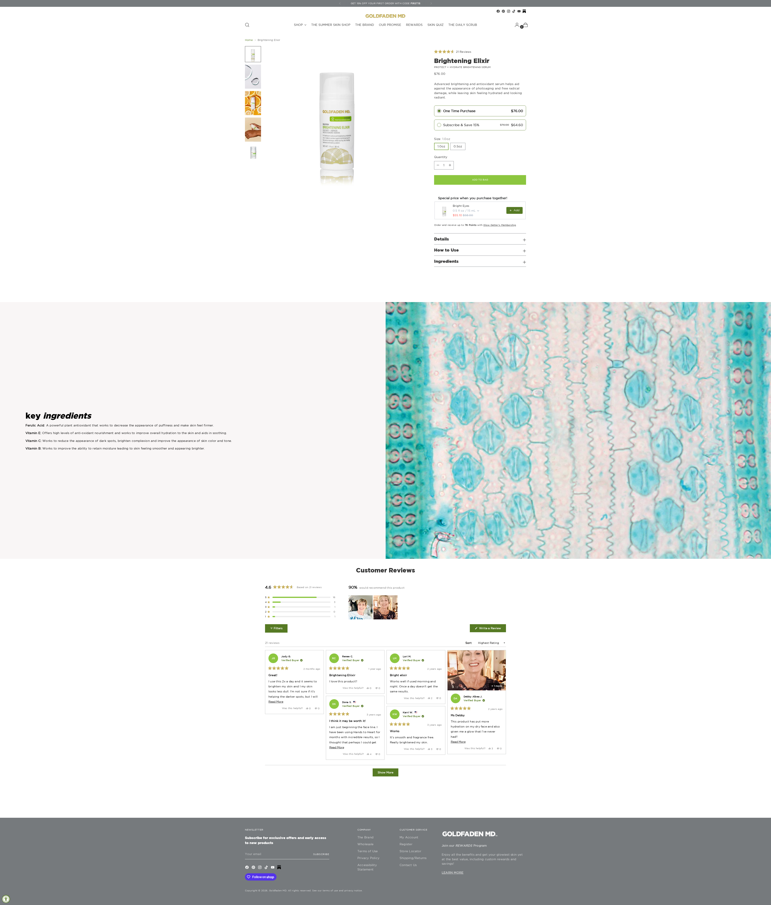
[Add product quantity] (438, 165)
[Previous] (340, 3)
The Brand (365, 837)
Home (249, 40)
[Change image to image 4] (253, 130)
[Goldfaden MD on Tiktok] (514, 11)
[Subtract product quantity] (450, 165)
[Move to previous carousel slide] (513, 804)
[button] (452, 51)
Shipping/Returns (413, 858)
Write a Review (492, 629)
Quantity (441, 157)
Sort (468, 642)
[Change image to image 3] (253, 103)
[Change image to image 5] (253, 152)
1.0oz (441, 146)
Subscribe (321, 854)
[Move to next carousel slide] (522, 803)
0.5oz (458, 146)
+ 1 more (497, 686)
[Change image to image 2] (253, 77)
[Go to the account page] (515, 25)
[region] (373, 607)
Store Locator (410, 851)
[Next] (431, 3)
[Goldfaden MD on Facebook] (498, 11)
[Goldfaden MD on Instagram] (508, 11)
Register (406, 844)
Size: (442, 139)
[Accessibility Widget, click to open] (6, 899)
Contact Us (408, 865)
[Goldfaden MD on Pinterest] (503, 11)
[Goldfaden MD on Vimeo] (524, 11)
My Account (409, 837)
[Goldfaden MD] (385, 16)
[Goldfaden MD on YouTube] (519, 11)
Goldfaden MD (278, 890)
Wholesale (365, 844)
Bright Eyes (461, 205)
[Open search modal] (247, 25)
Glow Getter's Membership (499, 225)
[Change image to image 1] (253, 54)
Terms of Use (367, 851)
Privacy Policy (368, 858)
